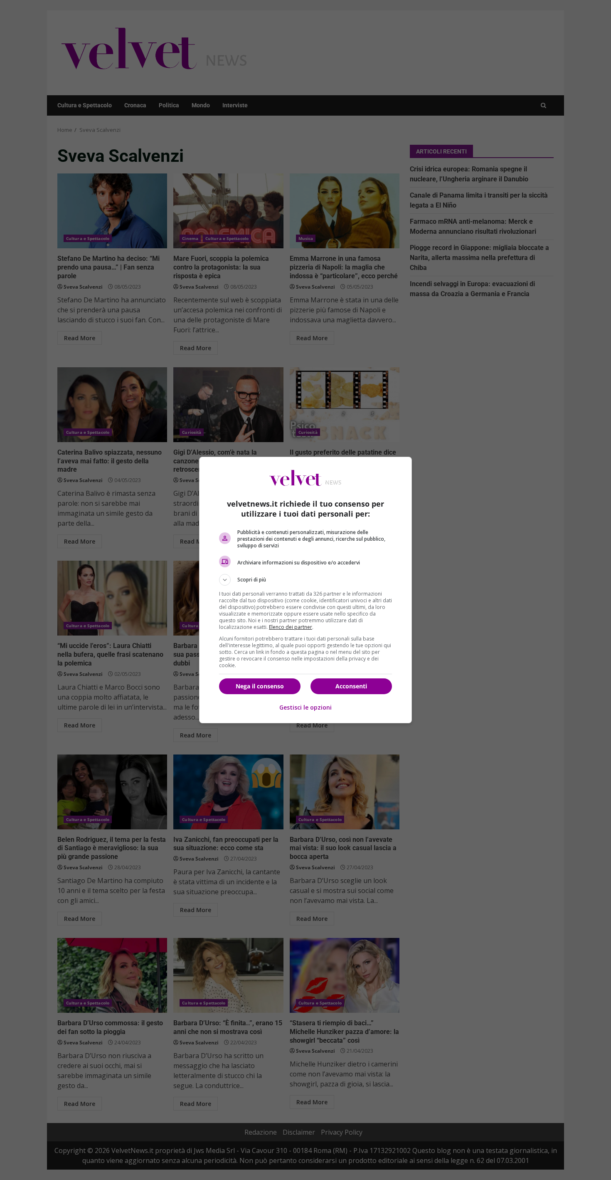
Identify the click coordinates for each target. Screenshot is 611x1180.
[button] (305, 580)
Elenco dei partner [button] (290, 627)
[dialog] (305, 590)
